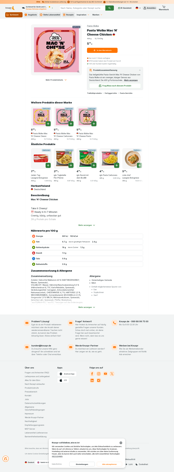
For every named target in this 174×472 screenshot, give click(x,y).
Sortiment (14, 15)
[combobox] (82, 8)
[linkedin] (92, 380)
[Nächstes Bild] (138, 158)
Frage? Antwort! (83, 321)
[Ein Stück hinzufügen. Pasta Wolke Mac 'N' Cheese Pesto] (93, 123)
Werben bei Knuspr (128, 345)
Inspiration (81, 15)
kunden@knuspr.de (41, 345)
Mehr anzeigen (131, 80)
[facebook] (92, 373)
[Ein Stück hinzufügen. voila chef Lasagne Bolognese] (139, 165)
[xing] (98, 380)
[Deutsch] (138, 8)
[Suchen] (109, 8)
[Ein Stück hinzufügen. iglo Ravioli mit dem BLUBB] (93, 165)
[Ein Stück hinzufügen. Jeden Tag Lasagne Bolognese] (48, 165)
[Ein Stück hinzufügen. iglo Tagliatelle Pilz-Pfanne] (70, 165)
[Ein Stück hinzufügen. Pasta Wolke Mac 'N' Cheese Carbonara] (70, 123)
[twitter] (112, 373)
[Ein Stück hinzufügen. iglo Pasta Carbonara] (116, 165)
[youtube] (105, 373)
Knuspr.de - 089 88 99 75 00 (133, 321)
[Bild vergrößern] (78, 72)
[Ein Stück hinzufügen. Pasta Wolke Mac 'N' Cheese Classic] (48, 123)
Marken (95, 15)
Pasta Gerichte (126, 93)
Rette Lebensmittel (51, 15)
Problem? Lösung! (40, 321)
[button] (149, 8)
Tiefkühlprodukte (94, 93)
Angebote (32, 15)
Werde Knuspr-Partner (86, 345)
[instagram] (98, 373)
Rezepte (70, 15)
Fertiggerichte (111, 93)
